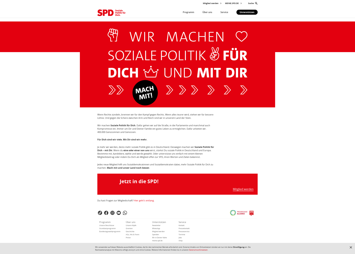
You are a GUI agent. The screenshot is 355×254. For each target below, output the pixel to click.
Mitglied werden (243, 189)
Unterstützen (247, 12)
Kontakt (181, 225)
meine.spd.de (157, 240)
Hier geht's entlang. (144, 200)
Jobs (180, 237)
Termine (182, 234)
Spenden (155, 234)
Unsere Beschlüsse (106, 225)
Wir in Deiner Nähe (159, 237)
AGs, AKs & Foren (132, 234)
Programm (105, 222)
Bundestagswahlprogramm (109, 231)
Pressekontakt (184, 228)
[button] (351, 247)
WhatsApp (156, 228)
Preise (128, 237)
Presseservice (184, 231)
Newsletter (156, 225)
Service (182, 222)
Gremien (129, 228)
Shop (180, 240)
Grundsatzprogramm (107, 228)
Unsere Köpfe (131, 225)
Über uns (130, 222)
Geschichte (130, 231)
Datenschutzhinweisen (198, 250)
